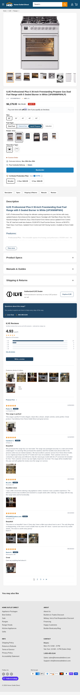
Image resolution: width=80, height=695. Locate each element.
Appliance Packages (9, 611)
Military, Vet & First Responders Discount (59, 618)
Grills (4, 632)
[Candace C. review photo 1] (11, 469)
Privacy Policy (7, 653)
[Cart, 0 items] (76, 4)
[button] (43, 579)
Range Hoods (7, 625)
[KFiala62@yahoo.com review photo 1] (11, 538)
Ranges (15, 11)
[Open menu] (3, 4)
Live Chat (10, 315)
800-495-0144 (23, 315)
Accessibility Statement (10, 656)
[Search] (64, 4)
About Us (47, 611)
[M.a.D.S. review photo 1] (11, 502)
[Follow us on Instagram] (7, 673)
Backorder (40, 170)
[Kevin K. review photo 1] (11, 568)
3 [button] (40, 579)
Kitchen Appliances (9, 628)
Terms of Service (8, 649)
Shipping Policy (8, 643)
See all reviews (10, 352)
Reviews (53, 192)
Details (30, 165)
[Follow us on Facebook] (3, 673)
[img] (11, 406)
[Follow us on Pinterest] (11, 673)
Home (5, 11)
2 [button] (37, 579)
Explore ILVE (66, 294)
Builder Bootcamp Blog (52, 628)
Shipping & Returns (30, 192)
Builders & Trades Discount (54, 615)
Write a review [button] (19, 359)
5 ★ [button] (8, 341)
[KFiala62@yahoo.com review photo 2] (22, 538)
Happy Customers (50, 625)
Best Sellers (6, 615)
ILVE (10, 11)
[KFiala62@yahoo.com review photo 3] (33, 538)
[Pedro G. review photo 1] (11, 427)
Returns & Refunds (9, 646)
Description (8, 192)
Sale (4, 618)
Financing (47, 621)
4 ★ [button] (8, 343)
